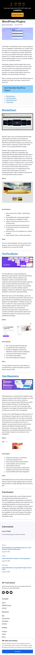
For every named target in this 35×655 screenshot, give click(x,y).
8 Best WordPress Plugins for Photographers (16, 558)
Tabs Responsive (11, 100)
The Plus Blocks (11, 98)
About (3, 602)
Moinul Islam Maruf (7, 25)
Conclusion (9, 102)
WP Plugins (5, 565)
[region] (17, 646)
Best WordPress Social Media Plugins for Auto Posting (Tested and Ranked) (16, 548)
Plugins (4, 545)
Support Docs (6, 618)
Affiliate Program (6, 605)
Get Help (4, 624)
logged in (11, 534)
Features (4, 631)
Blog (3, 616)
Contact (4, 608)
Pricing (4, 634)
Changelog (5, 621)
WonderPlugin (10, 96)
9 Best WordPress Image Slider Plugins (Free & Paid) (17, 568)
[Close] (33, 639)
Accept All (17, 651)
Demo (3, 637)
